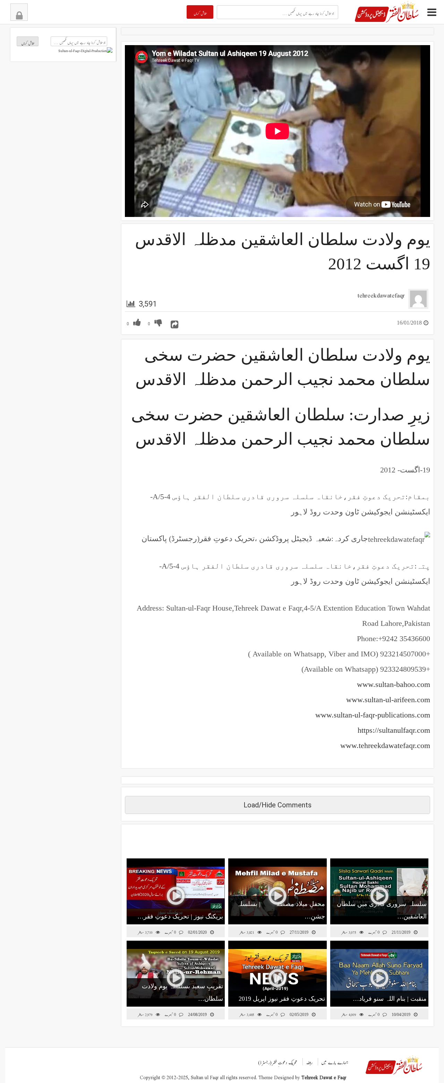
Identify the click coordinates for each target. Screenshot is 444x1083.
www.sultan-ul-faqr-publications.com (372, 715)
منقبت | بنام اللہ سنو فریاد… (390, 998)
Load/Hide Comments (277, 805)
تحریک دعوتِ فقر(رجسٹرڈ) (277, 1060)
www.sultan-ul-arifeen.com (388, 699)
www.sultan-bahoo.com (393, 684)
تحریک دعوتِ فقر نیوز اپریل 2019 (282, 998)
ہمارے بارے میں (335, 1060)
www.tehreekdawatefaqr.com (385, 745)
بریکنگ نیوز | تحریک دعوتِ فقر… (180, 916)
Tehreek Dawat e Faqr (323, 1076)
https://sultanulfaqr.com (394, 730)
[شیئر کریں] (174, 322)
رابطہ (309, 1060)
